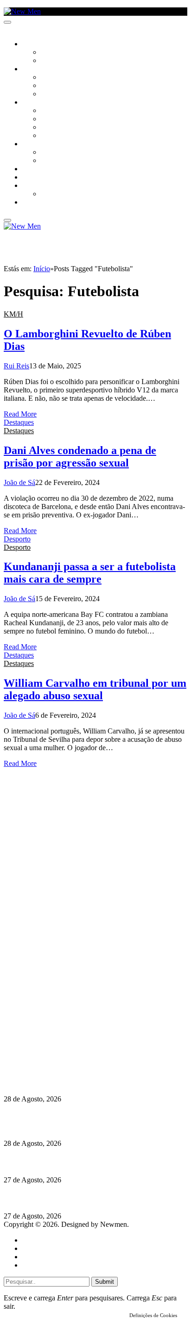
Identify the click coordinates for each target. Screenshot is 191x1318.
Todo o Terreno (65, 194)
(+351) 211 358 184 (66, 1021)
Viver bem (56, 127)
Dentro (52, 152)
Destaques (19, 422)
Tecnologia (59, 136)
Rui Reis (16, 366)
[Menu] (7, 22)
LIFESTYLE (36, 102)
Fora (48, 161)
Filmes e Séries (63, 86)
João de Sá (19, 482)
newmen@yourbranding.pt (76, 1012)
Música (52, 94)
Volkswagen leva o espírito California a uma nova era (87, 1198)
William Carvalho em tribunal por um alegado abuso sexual (95, 689)
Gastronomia (43, 169)
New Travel (39, 202)
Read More (20, 414)
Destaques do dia (47, 1265)
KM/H (29, 177)
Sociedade (38, 44)
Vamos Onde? (42, 144)
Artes (49, 78)
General (33, 1248)
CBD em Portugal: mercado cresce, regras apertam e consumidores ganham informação (87, 1076)
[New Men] (22, 11)
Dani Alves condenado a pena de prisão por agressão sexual (80, 456)
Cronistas (56, 53)
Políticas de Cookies (60, 1054)
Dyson (51, 111)
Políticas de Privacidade (65, 1046)
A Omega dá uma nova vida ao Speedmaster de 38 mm (89, 1161)
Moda (49, 119)
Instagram (51, 1029)
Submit (104, 1281)
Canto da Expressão (72, 61)
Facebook (51, 1037)
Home (31, 1240)
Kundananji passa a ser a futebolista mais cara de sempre (90, 572)
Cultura (35, 69)
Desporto (36, 186)
